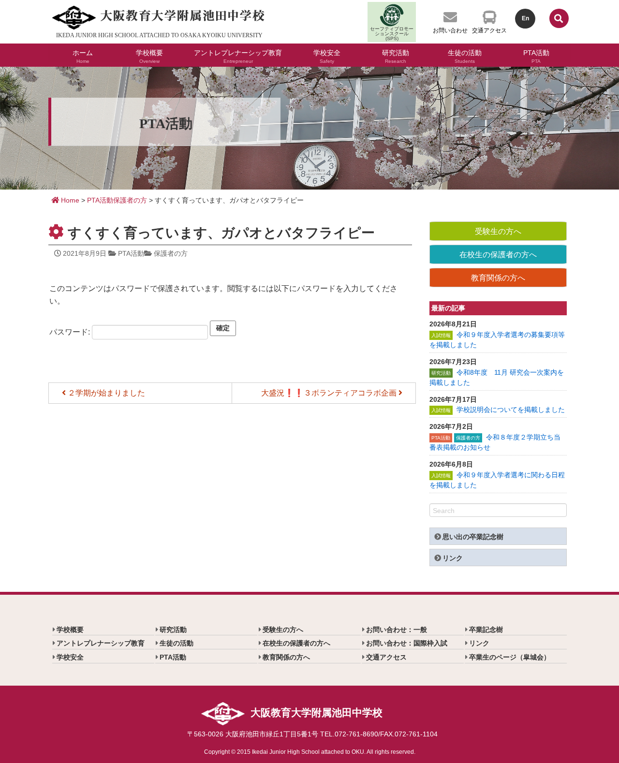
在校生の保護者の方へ (498, 254)
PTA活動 (536, 55)
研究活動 (395, 55)
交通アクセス (489, 30)
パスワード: (70, 331)
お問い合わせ (450, 30)
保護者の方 (130, 200)
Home (69, 200)
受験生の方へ (498, 231)
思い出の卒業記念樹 (472, 537)
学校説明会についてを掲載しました (511, 409)
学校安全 (326, 55)
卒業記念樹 (486, 629)
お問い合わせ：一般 (396, 629)
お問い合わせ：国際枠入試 (406, 643)
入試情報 (441, 335)
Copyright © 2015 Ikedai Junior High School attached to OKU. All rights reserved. (309, 752)
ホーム (83, 55)
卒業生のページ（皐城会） (509, 657)
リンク (452, 558)
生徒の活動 (465, 55)
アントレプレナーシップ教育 (238, 55)
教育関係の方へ (498, 278)
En (525, 18)
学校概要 (149, 55)
